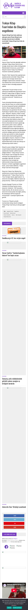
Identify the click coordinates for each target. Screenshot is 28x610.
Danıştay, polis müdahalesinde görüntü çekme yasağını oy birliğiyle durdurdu (12, 381)
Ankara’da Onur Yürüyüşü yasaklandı (14, 506)
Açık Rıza (9, 541)
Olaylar (4, 235)
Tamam (9, 607)
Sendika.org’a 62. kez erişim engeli (13, 238)
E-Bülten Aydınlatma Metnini (13, 540)
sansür (13, 214)
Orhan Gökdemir (7, 214)
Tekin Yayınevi (18, 214)
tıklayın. (15, 538)
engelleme (16, 211)
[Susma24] (14, 6)
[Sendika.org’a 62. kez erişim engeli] (14, 233)
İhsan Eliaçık (6, 213)
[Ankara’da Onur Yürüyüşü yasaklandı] (14, 502)
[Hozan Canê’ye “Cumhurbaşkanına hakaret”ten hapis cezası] (14, 248)
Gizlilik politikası (17, 607)
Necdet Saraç (12, 213)
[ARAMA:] (14, 16)
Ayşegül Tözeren (10, 211)
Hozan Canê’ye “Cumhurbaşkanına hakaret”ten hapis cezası (13, 254)
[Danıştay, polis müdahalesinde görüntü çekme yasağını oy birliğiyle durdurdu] (14, 374)
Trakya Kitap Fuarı (7, 216)
